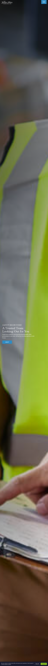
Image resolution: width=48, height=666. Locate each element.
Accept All (44, 663)
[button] (7, 342)
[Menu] (44, 2)
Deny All (37, 663)
